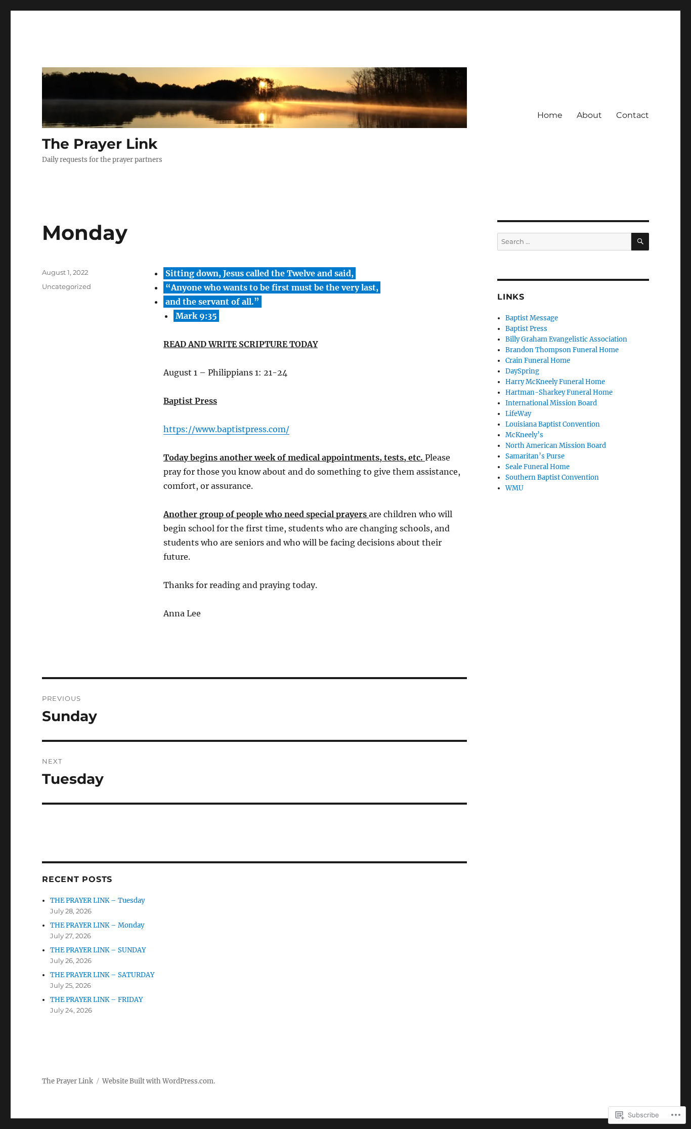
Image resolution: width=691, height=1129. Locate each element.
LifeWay (518, 413)
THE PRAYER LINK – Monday (97, 925)
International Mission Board (551, 403)
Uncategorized (66, 286)
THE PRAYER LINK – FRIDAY (96, 999)
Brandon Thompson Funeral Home (562, 350)
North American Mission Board (555, 445)
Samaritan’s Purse (535, 456)
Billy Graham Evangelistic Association (566, 339)
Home (550, 115)
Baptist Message (531, 318)
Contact (632, 115)
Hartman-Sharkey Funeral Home (559, 392)
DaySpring (522, 371)
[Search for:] (564, 241)
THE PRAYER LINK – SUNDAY (98, 950)
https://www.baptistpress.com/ (226, 429)
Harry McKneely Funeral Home (555, 382)
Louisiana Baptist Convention (552, 424)
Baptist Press (526, 328)
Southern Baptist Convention (552, 477)
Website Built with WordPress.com (157, 1081)
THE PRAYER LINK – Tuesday (97, 900)
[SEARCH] (640, 241)
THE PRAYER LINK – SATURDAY (102, 975)
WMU (514, 488)
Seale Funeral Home (537, 467)
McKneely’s (524, 435)
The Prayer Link (99, 143)
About (589, 115)
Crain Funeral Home (537, 360)
